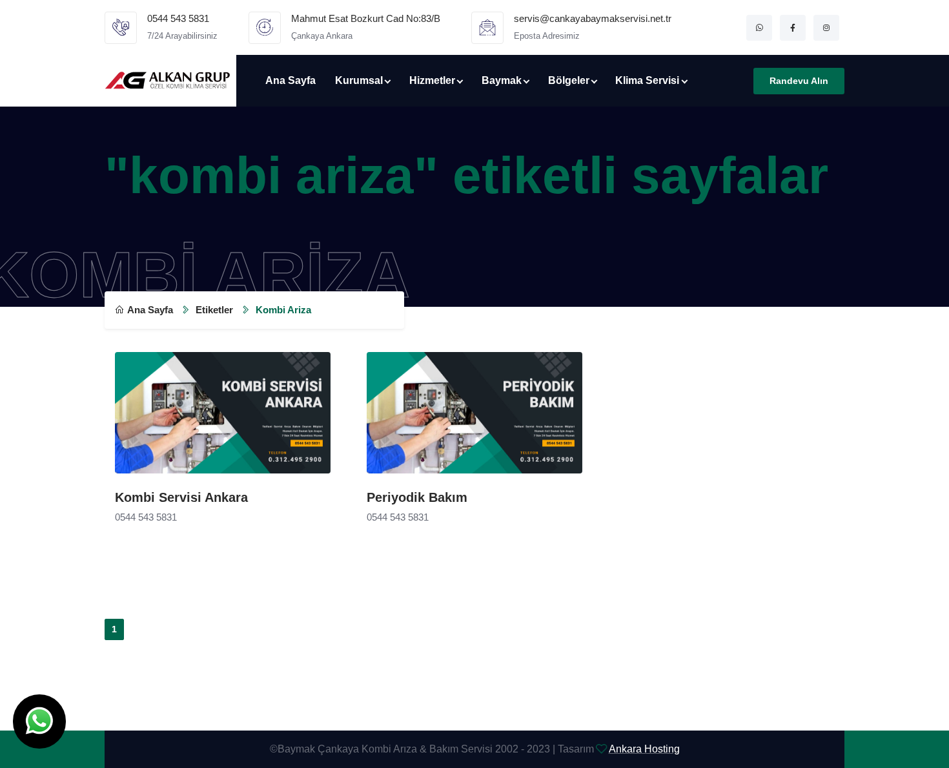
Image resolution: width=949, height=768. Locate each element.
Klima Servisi (647, 80)
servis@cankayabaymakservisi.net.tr (592, 18)
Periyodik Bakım (417, 497)
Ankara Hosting (644, 748)
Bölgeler (568, 80)
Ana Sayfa (290, 80)
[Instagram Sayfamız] (826, 28)
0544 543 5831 (178, 18)
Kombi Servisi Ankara (181, 497)
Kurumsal (359, 80)
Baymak (502, 80)
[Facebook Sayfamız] (793, 28)
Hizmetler (432, 80)
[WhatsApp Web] (759, 28)
